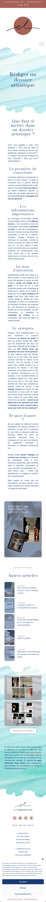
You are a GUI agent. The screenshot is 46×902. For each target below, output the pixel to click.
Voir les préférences (23, 894)
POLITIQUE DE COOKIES (15, 899)
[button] (43, 859)
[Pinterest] (26, 818)
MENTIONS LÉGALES (30, 899)
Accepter (23, 882)
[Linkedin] (20, 818)
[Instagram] (14, 818)
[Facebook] (31, 818)
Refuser (23, 888)
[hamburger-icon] (41, 44)
